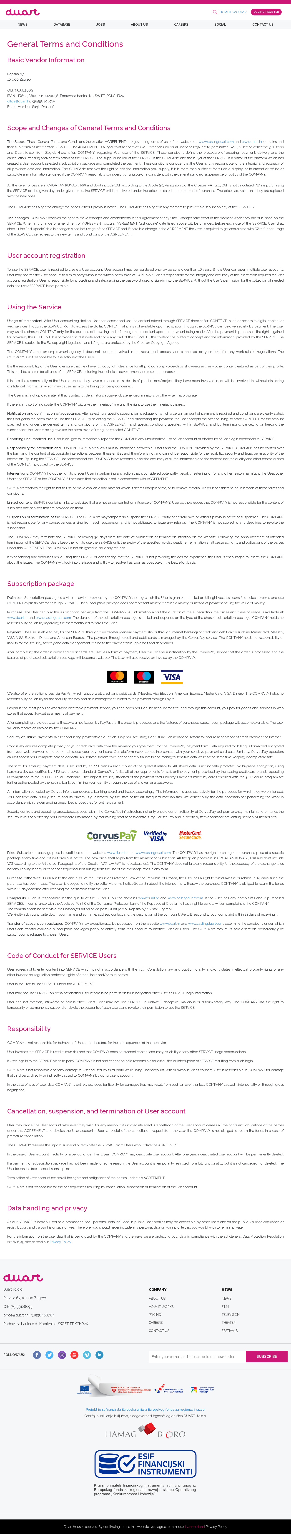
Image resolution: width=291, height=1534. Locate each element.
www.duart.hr (252, 142)
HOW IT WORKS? (233, 12)
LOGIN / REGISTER (266, 11)
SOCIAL (220, 24)
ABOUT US (139, 24)
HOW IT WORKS (161, 1306)
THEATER (229, 1322)
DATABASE (62, 24)
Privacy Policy (216, 1527)
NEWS (23, 24)
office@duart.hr (18, 101)
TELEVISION (231, 1314)
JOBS (100, 24)
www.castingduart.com (216, 142)
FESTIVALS (230, 1331)
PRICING (155, 1314)
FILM (225, 1306)
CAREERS (181, 24)
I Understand (195, 1527)
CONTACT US (262, 24)
